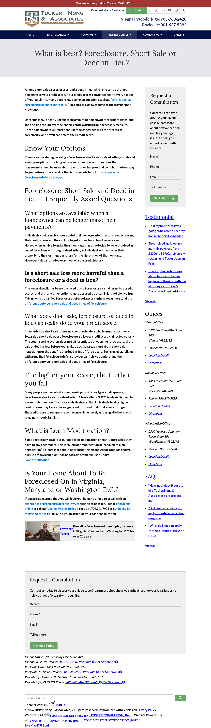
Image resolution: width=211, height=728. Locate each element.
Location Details (159, 355)
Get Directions (105, 662)
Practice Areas (56, 34)
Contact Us (151, 34)
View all (150, 301)
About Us (87, 34)
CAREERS (179, 34)
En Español (136, 10)
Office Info (84, 662)
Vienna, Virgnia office (61, 508)
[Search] (183, 10)
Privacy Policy (146, 710)
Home (30, 34)
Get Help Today (164, 198)
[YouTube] (169, 10)
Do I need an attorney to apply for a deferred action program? (166, 513)
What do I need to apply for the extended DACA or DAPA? (166, 530)
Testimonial (159, 217)
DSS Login (43, 725)
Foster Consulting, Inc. (110, 715)
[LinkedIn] (163, 10)
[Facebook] (150, 10)
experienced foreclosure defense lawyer (52, 504)
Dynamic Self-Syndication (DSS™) (111, 720)
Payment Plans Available (107, 10)
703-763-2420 (173, 19)
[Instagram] (176, 10)
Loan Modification (37, 460)
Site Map (31, 725)
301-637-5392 (173, 24)
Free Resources (118, 34)
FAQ (150, 476)
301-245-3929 (71, 672)
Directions (155, 363)
